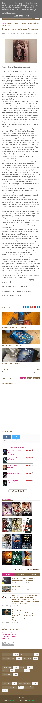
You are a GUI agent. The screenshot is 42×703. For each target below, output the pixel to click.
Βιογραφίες (27, 658)
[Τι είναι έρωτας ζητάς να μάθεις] (5, 454)
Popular (21, 574)
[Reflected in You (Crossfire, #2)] (5, 470)
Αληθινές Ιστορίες (26, 655)
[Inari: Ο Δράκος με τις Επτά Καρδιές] (17, 548)
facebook (36, 378)
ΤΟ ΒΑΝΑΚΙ (16, 587)
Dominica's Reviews (18, 447)
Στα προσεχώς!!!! (7, 499)
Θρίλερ (23, 23)
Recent (8, 574)
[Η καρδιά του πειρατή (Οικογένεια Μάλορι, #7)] (17, 515)
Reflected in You (12, 465)
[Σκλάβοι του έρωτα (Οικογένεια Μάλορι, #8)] (27, 515)
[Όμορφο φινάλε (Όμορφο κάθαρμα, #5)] (27, 532)
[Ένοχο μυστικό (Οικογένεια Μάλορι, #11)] (17, 532)
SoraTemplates (14, 700)
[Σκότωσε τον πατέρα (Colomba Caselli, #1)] (27, 548)
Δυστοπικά (6, 683)
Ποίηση (5, 671)
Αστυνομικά (7, 667)
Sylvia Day (10, 467)
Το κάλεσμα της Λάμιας (12, 345)
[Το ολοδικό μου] (27, 565)
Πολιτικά (19, 671)
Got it (27, 16)
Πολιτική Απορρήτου (9, 634)
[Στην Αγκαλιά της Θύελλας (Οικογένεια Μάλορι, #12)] (7, 548)
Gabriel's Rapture (12, 481)
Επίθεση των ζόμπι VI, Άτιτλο (14, 327)
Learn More (18, 16)
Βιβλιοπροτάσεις (8, 658)
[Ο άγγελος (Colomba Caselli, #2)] (7, 565)
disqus (29, 378)
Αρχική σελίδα (7, 632)
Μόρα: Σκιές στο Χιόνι (11, 363)
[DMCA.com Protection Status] (8, 645)
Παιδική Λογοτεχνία (9, 687)
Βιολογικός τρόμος (13, 23)
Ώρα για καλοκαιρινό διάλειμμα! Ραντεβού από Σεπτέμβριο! (24, 579)
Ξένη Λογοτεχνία (24, 683)
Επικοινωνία (6, 638)
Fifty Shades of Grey (13, 458)
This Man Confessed (13, 473)
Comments (33, 574)
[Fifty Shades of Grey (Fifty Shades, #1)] (5, 462)
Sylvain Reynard (12, 482)
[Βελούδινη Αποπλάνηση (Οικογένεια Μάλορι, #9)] (7, 532)
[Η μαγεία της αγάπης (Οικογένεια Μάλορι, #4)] (7, 515)
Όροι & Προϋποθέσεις (9, 636)
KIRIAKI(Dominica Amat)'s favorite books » (27, 569)
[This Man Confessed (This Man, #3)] (5, 478)
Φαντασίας (29, 687)
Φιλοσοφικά (7, 674)
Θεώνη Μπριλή (11, 454)
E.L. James (11, 459)
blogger (23, 378)
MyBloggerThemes (33, 700)
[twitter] (19, 697)
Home (4, 23)
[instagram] (22, 697)
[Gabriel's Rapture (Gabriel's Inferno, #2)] (5, 485)
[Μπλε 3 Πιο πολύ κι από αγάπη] (17, 565)
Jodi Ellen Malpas (12, 474)
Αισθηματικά (7, 655)
